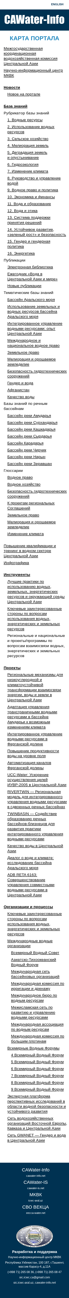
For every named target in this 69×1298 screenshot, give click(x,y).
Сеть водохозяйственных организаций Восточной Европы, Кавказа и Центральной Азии (37, 1123)
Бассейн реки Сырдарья (29, 436)
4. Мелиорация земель (28, 145)
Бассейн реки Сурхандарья (32, 422)
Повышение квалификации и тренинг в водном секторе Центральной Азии (30, 551)
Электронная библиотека (30, 267)
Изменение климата (25, 534)
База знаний (15, 106)
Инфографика (16, 563)
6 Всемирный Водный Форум (37, 1069)
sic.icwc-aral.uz (23, 1282)
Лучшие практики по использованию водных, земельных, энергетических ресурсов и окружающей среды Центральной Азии (36, 591)
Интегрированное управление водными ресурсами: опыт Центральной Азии (34, 328)
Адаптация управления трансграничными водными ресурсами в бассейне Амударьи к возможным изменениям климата (32, 717)
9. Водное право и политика (32, 190)
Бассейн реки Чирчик (26, 450)
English (57, 4)
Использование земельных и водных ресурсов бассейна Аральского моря (33, 311)
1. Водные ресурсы (25, 120)
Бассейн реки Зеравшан (29, 464)
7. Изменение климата (27, 171)
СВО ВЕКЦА (35, 1209)
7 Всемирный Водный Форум (37, 1075)
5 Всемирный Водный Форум (37, 1062)
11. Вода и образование (29, 204)
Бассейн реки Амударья (29, 415)
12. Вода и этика (22, 211)
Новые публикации (24, 286)
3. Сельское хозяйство (27, 139)
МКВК (35, 1197)
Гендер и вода (20, 383)
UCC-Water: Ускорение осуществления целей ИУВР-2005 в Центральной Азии (36, 780)
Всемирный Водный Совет (35, 953)
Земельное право (23, 352)
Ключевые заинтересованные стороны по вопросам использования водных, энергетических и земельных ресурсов (34, 618)
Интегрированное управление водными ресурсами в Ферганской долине (34, 739)
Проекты (12, 668)
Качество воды (20, 397)
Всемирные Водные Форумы (33, 1048)
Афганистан (18, 390)
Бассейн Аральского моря (31, 299)
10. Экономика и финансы (31, 197)
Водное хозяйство (23, 484)
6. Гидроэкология (22, 164)
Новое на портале (23, 94)
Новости (12, 87)
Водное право (20, 477)
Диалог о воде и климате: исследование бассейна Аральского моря (30, 863)
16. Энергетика (21, 253)
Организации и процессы (28, 907)
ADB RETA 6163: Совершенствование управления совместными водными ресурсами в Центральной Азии (30, 885)
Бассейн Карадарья (25, 443)
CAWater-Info (35, 1172)
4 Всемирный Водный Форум (37, 1055)
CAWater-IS (36, 1185)
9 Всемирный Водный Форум (37, 1089)
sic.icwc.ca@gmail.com (34, 1277)
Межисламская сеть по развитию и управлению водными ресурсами (33, 1012)
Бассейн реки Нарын (26, 457)
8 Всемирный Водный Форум (37, 1082)
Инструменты (17, 574)
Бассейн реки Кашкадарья (31, 429)
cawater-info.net (45, 1282)
